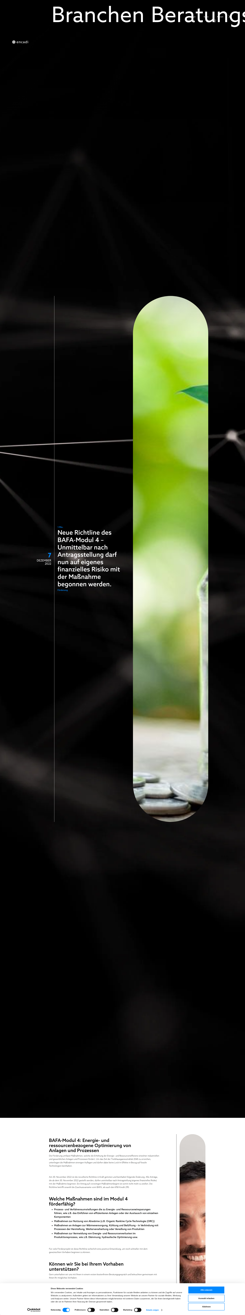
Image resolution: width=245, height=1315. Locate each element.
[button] (98, 16)
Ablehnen (206, 1307)
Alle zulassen (206, 1290)
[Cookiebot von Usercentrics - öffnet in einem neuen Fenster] (34, 1310)
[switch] (91, 1310)
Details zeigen (152, 1310)
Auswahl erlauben (206, 1298)
